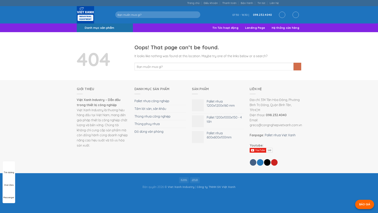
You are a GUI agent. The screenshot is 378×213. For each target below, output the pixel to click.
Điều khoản (211, 3)
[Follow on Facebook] (283, 2)
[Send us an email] (291, 2)
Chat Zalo (9, 185)
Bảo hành (247, 3)
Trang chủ (193, 3)
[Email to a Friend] (267, 162)
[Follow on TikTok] (287, 2)
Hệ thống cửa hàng (285, 28)
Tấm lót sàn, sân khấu (150, 109)
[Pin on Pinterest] (274, 162)
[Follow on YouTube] (299, 2)
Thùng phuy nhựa (147, 124)
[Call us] (295, 2)
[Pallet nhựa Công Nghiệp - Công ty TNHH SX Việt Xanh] (93, 14)
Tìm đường (9, 172)
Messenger (8, 197)
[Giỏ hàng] (296, 15)
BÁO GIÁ (364, 204)
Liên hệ (274, 3)
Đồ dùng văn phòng (148, 132)
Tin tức (261, 3)
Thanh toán (229, 3)
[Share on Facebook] (253, 162)
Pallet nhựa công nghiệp (151, 101)
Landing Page (255, 28)
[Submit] (196, 14)
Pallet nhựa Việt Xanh (280, 135)
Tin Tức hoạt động (225, 28)
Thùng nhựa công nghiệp (152, 116)
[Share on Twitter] (260, 162)
